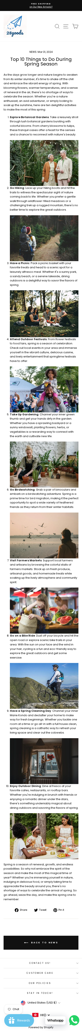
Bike (25, 636)
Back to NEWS (44, 942)
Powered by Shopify (41, 1027)
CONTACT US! (40, 963)
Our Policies (40, 983)
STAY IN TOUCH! (40, 993)
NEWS (33, 52)
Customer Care (39, 973)
